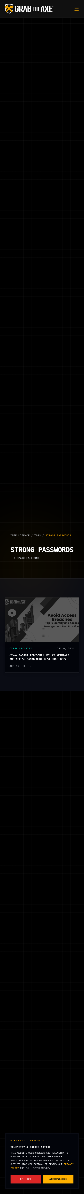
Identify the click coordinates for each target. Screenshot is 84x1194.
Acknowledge (58, 1179)
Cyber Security (21, 648)
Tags (37, 535)
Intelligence (19, 535)
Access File (18, 666)
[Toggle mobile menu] (76, 9)
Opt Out (25, 1179)
